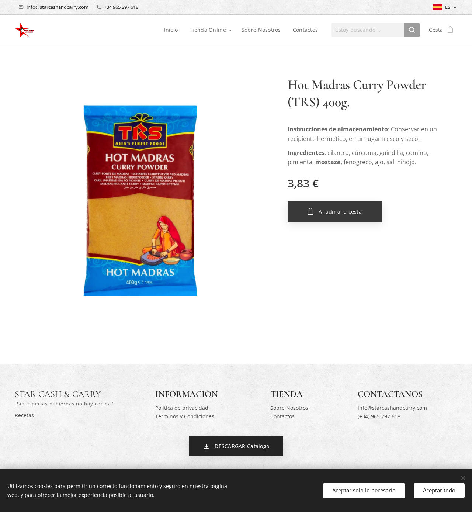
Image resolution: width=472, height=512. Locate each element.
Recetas (24, 415)
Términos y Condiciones (184, 416)
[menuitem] (173, 30)
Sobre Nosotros (289, 407)
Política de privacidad (181, 407)
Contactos (282, 416)
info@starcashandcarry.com (57, 7)
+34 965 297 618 (121, 7)
